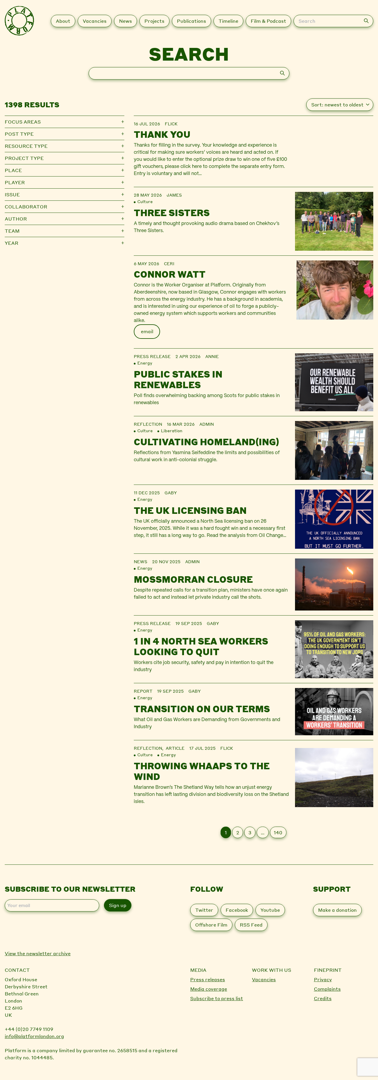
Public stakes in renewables (178, 379)
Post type (19, 134)
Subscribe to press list (216, 998)
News (140, 561)
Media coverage (208, 989)
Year (11, 243)
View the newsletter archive (38, 953)
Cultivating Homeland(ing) (206, 441)
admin (206, 424)
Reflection (148, 424)
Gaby (170, 492)
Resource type (26, 146)
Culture (145, 201)
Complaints (327, 989)
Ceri (169, 263)
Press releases (207, 979)
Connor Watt (170, 274)
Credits (323, 998)
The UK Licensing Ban (190, 510)
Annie (212, 356)
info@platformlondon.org (34, 1036)
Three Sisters (172, 212)
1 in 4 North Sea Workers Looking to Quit (201, 646)
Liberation (172, 430)
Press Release (152, 356)
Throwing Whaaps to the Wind (202, 771)
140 (278, 832)
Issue (12, 194)
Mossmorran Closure (193, 579)
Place (13, 170)
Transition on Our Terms (202, 708)
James (174, 194)
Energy (144, 362)
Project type (24, 158)
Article (175, 748)
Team (12, 231)
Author (16, 219)
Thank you (162, 134)
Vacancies (264, 979)
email (147, 331)
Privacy (323, 979)
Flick (171, 123)
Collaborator (26, 206)
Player (15, 182)
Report (143, 691)
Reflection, (150, 748)
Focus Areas (23, 122)
